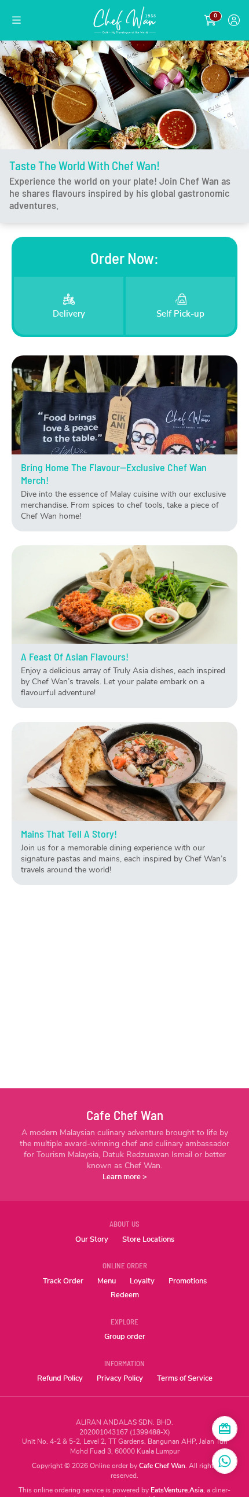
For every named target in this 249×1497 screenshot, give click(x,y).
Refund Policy (60, 1378)
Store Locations (148, 1239)
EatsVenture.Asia (177, 1490)
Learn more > (124, 1177)
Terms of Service (185, 1378)
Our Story (91, 1239)
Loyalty (142, 1281)
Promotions (188, 1281)
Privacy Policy (120, 1378)
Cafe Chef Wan (162, 1465)
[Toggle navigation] (16, 20)
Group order (124, 1337)
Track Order (63, 1281)
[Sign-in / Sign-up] (234, 20)
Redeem (125, 1295)
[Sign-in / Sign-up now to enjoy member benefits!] (224, 1428)
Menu (106, 1281)
